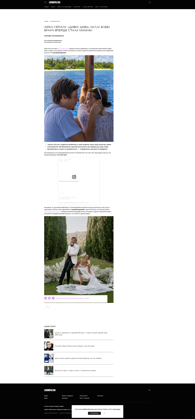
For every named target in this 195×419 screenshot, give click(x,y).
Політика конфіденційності (67, 414)
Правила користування (51, 414)
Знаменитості (55, 23)
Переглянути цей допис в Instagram (69, 182)
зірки (47, 308)
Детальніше (116, 409)
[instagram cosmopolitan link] (149, 391)
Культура (77, 7)
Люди (46, 7)
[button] (192, 416)
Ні (104, 413)
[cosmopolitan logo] (54, 2)
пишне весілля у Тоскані (52, 213)
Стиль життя (88, 7)
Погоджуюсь (94, 413)
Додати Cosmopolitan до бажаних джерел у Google (72, 313)
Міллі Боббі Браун (63, 50)
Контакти (100, 397)
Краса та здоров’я (64, 7)
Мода (53, 7)
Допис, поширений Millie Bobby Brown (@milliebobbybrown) (74, 204)
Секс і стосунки (101, 7)
